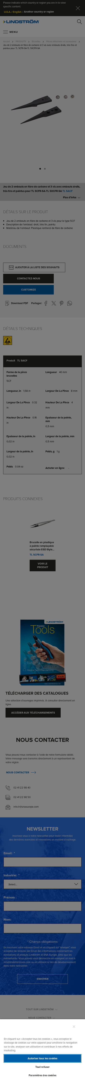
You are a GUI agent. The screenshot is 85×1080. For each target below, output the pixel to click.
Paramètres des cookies (42, 1075)
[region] (42, 1049)
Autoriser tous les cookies (42, 1058)
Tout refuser (42, 1067)
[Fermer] (74, 1026)
